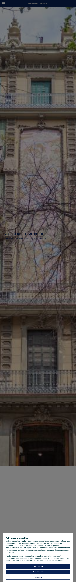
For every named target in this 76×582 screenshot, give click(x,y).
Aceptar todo (38, 566)
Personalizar (38, 577)
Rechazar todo (38, 572)
